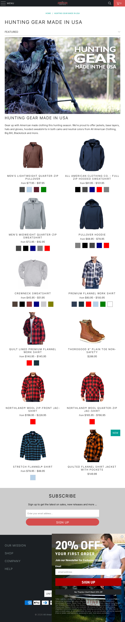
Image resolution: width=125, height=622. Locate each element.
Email (58, 566)
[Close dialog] (122, 536)
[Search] (110, 3)
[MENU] (2, 3)
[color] (22, 189)
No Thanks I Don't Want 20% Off (88, 592)
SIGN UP (88, 582)
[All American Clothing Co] (62, 3)
